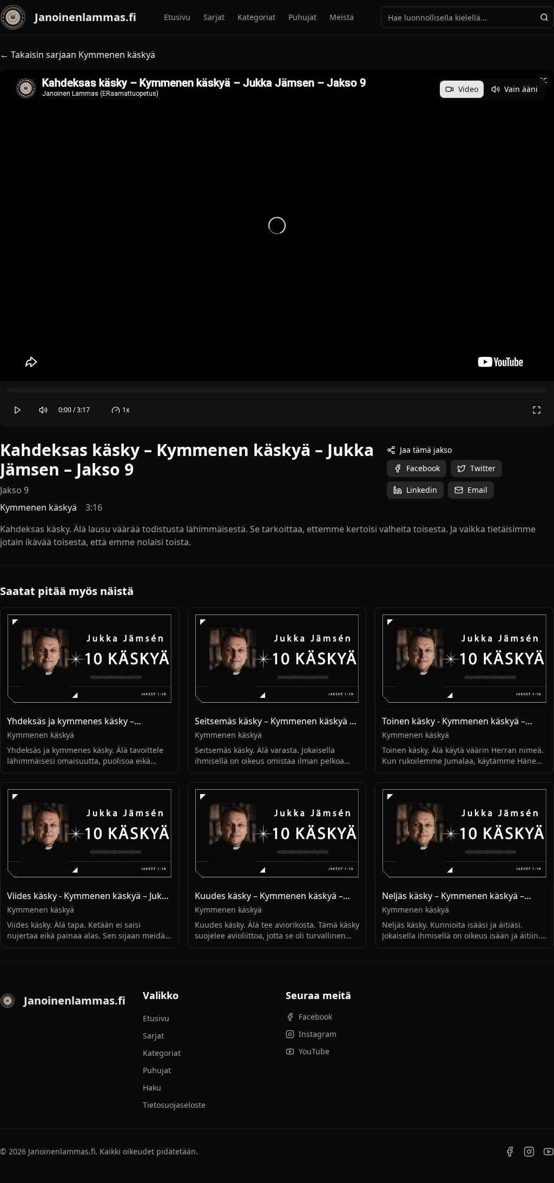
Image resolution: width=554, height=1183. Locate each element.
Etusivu (177, 17)
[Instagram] (529, 1151)
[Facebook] (509, 1151)
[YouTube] (548, 1151)
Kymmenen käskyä (38, 507)
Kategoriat (256, 17)
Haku (152, 1087)
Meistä (341, 17)
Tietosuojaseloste (174, 1105)
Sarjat (214, 17)
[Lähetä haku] (544, 17)
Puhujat (302, 17)
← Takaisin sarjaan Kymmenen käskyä (77, 55)
